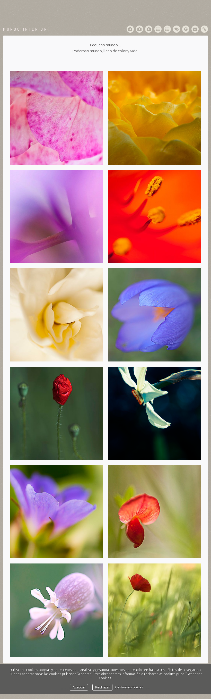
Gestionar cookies (129, 687)
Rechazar (102, 687)
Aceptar (79, 687)
